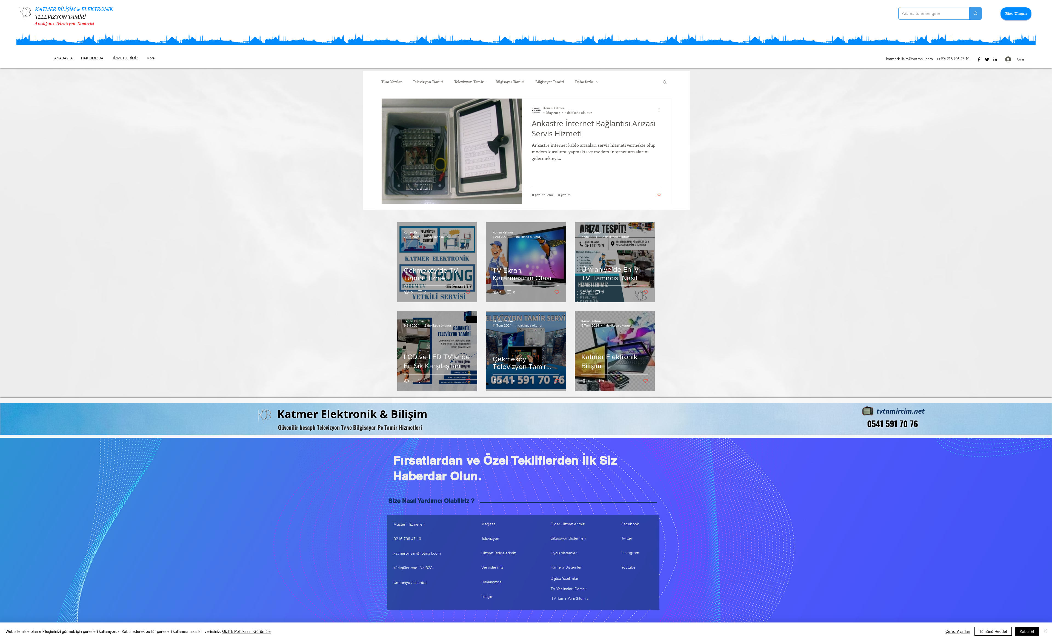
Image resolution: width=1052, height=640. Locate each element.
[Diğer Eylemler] (661, 110)
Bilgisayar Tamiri (510, 81)
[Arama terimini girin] (975, 13)
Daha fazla (584, 81)
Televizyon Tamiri (428, 81)
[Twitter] (987, 59)
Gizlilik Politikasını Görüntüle (246, 631)
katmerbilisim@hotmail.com (909, 58)
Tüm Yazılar (391, 81)
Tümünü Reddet (993, 631)
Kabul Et (1027, 631)
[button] (1015, 13)
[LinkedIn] (995, 59)
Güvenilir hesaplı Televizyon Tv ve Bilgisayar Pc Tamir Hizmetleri (350, 427)
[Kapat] (1045, 631)
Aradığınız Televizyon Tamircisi (64, 23)
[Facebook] (979, 59)
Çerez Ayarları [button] (957, 631)
